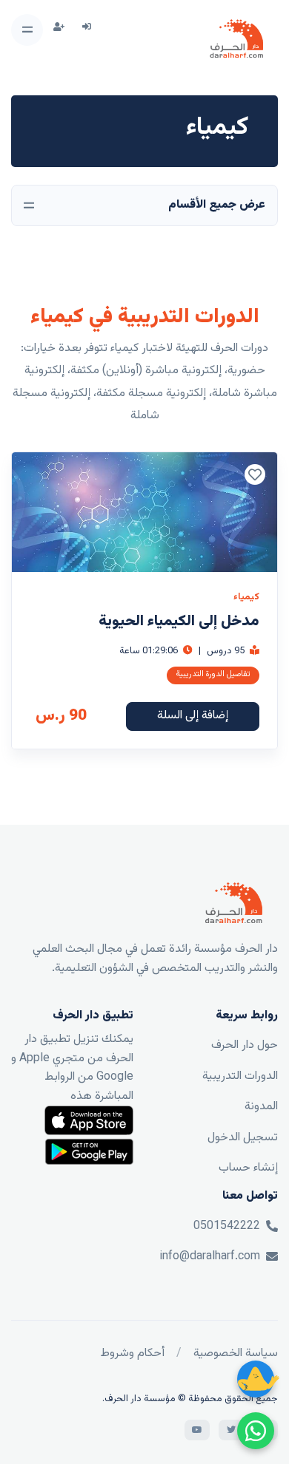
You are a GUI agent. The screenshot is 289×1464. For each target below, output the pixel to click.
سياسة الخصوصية (235, 1353)
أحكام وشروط (132, 1353)
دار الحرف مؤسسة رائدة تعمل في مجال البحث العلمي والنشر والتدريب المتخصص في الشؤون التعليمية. (155, 959)
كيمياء (246, 597)
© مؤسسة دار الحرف (146, 1399)
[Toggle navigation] (27, 30)
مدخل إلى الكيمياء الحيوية (179, 621)
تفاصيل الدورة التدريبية (213, 674)
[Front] (236, 39)
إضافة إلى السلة (192, 716)
